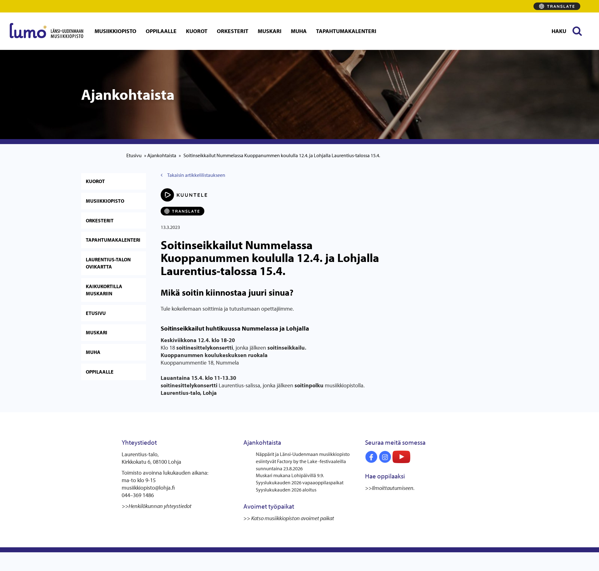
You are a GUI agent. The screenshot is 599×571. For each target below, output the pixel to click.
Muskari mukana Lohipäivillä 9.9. (290, 475)
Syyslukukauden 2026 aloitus (286, 489)
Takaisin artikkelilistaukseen (196, 175)
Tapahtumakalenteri (346, 31)
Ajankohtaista (161, 155)
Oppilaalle (161, 31)
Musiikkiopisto (115, 31)
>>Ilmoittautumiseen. (390, 487)
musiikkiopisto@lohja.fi (148, 487)
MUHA (299, 31)
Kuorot (196, 31)
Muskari (269, 31)
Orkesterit (232, 31)
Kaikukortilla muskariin (104, 290)
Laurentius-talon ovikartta (108, 263)
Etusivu (134, 155)
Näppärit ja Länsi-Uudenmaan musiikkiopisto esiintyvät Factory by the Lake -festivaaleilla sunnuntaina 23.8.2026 (303, 461)
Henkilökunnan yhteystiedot (160, 506)
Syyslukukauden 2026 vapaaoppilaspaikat (299, 482)
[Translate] (556, 6)
